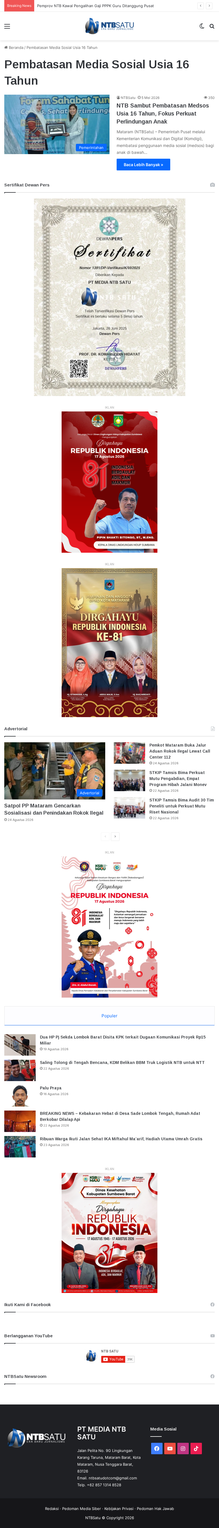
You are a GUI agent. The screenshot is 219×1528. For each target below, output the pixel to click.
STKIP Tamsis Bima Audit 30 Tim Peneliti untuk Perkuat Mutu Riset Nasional (181, 806)
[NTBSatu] (109, 26)
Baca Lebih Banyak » (143, 164)
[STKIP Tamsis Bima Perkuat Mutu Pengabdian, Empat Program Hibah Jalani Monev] (129, 780)
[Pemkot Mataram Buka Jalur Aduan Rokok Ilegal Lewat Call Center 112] (129, 753)
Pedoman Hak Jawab (155, 1508)
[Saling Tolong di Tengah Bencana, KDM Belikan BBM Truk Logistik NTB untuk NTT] (20, 1070)
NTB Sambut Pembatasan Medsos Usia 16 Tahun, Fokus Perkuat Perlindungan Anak (163, 113)
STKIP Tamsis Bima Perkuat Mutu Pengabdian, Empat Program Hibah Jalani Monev (178, 778)
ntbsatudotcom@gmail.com (113, 1478)
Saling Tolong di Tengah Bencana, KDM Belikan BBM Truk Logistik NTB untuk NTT (122, 1062)
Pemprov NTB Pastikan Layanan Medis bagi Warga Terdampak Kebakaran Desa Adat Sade (116, 5)
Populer (109, 1015)
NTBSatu (128, 98)
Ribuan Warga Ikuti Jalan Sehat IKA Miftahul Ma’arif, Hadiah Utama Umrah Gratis (121, 1139)
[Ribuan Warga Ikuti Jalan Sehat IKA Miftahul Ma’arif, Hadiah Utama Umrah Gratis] (20, 1146)
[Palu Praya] (20, 1096)
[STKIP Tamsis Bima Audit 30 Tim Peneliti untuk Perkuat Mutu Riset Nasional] (129, 808)
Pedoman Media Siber (81, 1508)
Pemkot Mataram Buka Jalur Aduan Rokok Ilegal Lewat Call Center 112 (179, 751)
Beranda (15, 47)
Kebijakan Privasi (118, 1508)
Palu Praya (51, 1088)
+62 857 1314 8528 (104, 1485)
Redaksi (52, 1508)
